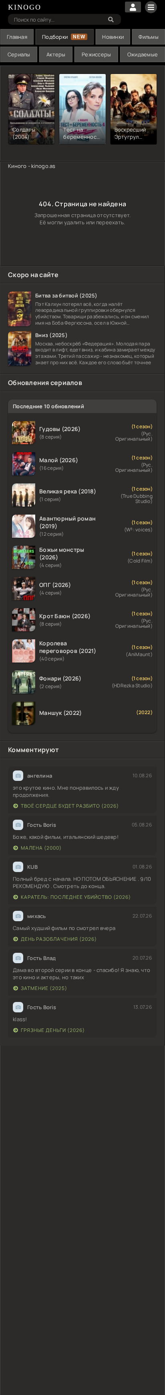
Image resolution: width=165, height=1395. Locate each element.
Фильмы (149, 36)
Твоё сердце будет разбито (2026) (70, 805)
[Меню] (151, 7)
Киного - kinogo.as (32, 166)
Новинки (113, 36)
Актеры (56, 54)
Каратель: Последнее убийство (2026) (76, 897)
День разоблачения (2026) (59, 939)
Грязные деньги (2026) (53, 1030)
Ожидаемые (142, 54)
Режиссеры (96, 54)
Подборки (55, 36)
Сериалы (19, 54)
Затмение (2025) (44, 988)
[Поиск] (111, 19)
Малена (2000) (41, 847)
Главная (17, 36)
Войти (133, 7)
